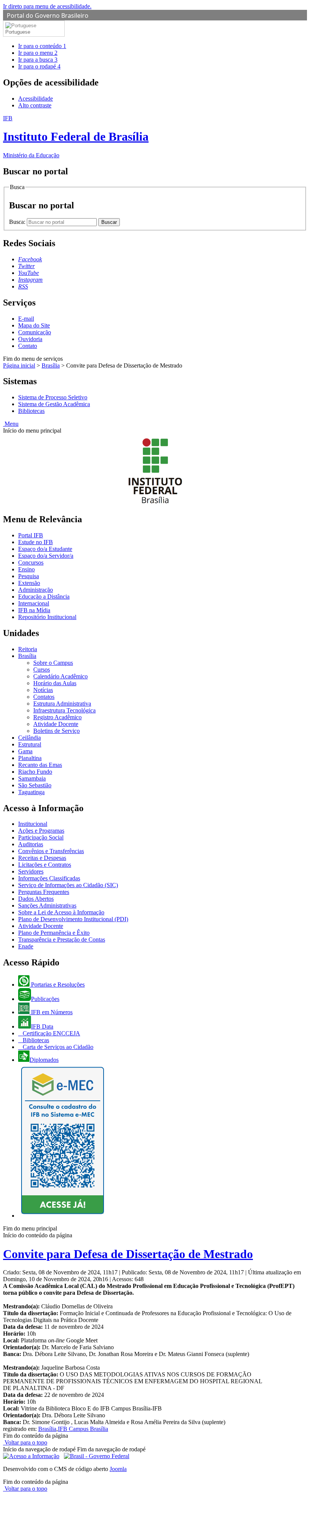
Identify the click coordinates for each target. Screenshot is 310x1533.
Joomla (118, 1469)
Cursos (41, 669)
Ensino (26, 569)
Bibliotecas (31, 411)
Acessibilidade (35, 98)
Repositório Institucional (47, 617)
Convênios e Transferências (51, 851)
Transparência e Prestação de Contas (61, 939)
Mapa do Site (34, 325)
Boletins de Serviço (56, 731)
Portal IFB (30, 535)
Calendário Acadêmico (60, 676)
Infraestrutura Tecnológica (64, 710)
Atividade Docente (55, 724)
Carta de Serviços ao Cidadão (57, 1047)
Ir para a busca (37, 59)
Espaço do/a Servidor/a (45, 555)
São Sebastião (34, 785)
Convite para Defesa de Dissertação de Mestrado (128, 1254)
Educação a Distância (44, 596)
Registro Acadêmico (57, 717)
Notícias (43, 690)
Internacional (33, 603)
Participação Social (41, 837)
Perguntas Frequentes (43, 892)
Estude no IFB (35, 542)
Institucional (32, 824)
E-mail (26, 318)
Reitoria (27, 649)
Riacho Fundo (35, 771)
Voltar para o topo (25, 1442)
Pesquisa (28, 576)
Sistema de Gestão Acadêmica (54, 404)
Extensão (29, 583)
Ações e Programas (41, 830)
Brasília (51, 365)
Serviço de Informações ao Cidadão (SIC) (68, 885)
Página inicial (19, 365)
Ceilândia (29, 737)
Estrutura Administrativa (62, 703)
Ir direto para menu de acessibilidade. (47, 6)
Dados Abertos (36, 898)
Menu (11, 423)
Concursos (30, 562)
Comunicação (34, 332)
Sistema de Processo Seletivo (52, 397)
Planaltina (30, 758)
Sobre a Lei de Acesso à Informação (61, 912)
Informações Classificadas (49, 878)
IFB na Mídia (34, 610)
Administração (35, 590)
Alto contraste (34, 105)
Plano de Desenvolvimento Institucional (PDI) (73, 919)
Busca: (18, 222)
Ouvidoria (30, 339)
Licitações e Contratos (44, 864)
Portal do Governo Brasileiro (47, 15)
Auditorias (30, 844)
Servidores (30, 871)
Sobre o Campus (53, 662)
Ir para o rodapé (39, 66)
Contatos (43, 697)
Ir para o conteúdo (42, 46)
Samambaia (32, 778)
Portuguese (17, 32)
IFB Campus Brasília (83, 1429)
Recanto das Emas (40, 765)
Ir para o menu (37, 53)
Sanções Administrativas (47, 905)
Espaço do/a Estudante (45, 549)
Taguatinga (31, 792)
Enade (25, 946)
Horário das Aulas (54, 683)
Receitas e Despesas (42, 858)
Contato (27, 346)
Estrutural (29, 744)
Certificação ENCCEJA (50, 1033)
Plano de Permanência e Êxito (54, 932)
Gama (25, 751)
